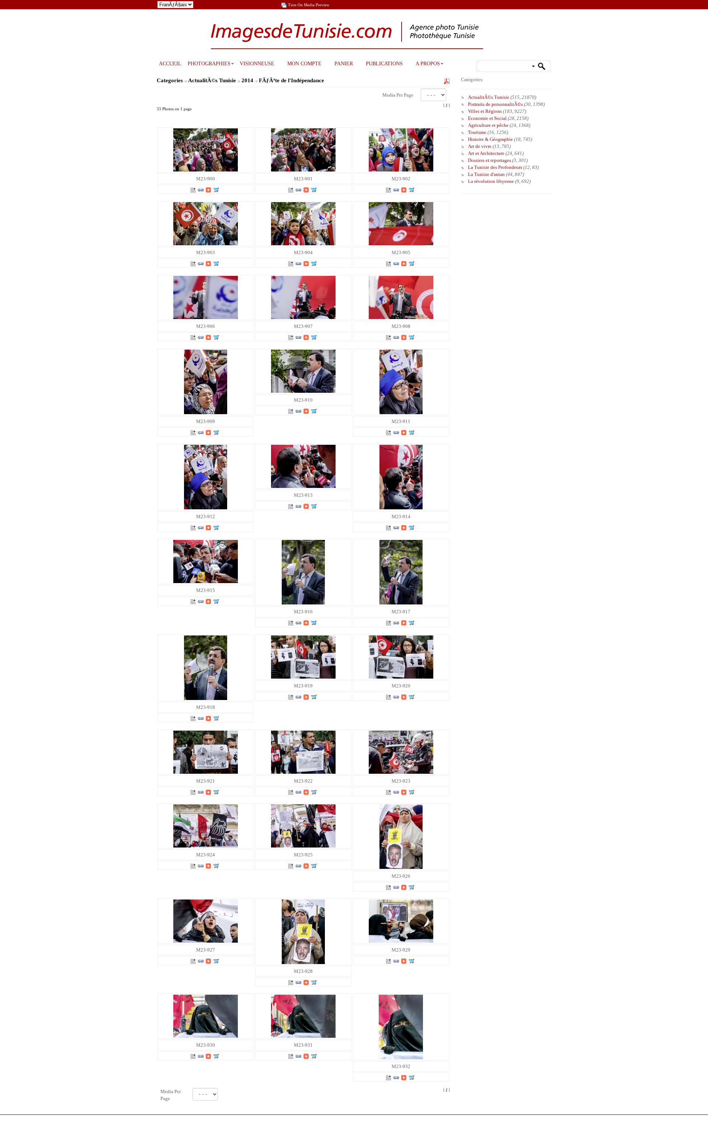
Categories (170, 80)
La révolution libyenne (491, 181)
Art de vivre (480, 146)
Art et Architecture (486, 153)
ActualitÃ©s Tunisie (212, 80)
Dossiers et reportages (489, 160)
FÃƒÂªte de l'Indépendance (292, 80)
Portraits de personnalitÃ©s (495, 104)
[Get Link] (201, 189)
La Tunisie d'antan (486, 174)
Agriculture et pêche (488, 125)
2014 (248, 80)
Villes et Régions (485, 111)
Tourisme (477, 132)
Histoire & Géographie (490, 139)
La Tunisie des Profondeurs (495, 167)
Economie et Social (487, 118)
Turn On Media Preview (308, 5)
